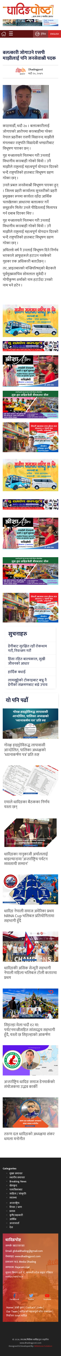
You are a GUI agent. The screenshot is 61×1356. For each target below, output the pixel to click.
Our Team (12, 1311)
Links (40, 1307)
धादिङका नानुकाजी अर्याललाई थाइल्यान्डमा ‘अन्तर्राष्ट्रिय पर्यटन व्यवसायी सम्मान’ (26, 859)
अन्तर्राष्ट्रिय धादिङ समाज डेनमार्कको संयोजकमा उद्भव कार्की (29, 1084)
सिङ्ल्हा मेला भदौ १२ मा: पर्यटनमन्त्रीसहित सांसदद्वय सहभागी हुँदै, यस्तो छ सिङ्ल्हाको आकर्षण (29, 1030)
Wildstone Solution (43, 1346)
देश (11, 1227)
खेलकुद (13, 1185)
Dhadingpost (35, 69)
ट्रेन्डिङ (43, 34)
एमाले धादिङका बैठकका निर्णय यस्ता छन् (26, 804)
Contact (30, 1307)
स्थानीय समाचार (17, 1177)
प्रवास (12, 1211)
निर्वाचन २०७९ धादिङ (16, 1315)
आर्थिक (12, 1219)
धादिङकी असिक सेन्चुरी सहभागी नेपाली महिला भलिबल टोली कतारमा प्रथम (30, 973)
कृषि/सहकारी (16, 1215)
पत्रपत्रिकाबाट (15, 1189)
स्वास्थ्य (13, 1197)
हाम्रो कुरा (19, 1307)
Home (9, 1307)
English (54, 34)
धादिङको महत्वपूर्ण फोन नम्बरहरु (35, 1311)
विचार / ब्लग (15, 1207)
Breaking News (17, 1181)
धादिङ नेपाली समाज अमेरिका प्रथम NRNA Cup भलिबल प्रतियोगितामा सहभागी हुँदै (29, 916)
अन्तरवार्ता (14, 1223)
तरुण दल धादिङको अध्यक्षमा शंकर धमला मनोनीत (29, 1136)
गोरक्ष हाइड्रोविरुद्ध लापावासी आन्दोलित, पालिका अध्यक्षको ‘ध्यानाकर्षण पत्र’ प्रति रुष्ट (25, 750)
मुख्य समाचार (16, 1173)
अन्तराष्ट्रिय (14, 1203)
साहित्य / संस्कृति (17, 1193)
